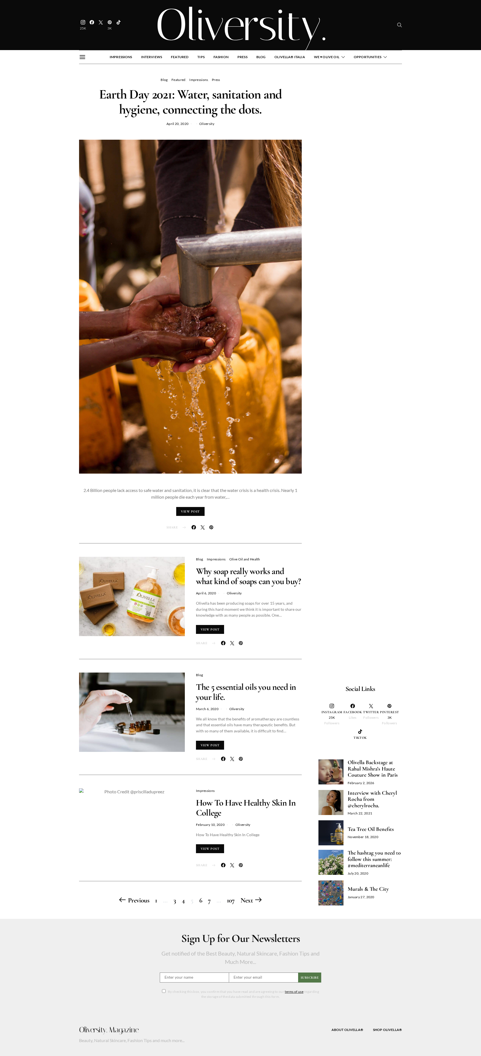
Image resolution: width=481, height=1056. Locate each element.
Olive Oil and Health (244, 559)
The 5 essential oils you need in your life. (246, 691)
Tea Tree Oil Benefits (371, 829)
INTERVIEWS (151, 57)
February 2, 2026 (361, 783)
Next (246, 900)
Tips (201, 57)
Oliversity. (240, 25)
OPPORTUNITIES (367, 57)
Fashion (221, 57)
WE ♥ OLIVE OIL (326, 57)
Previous (138, 900)
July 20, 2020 (358, 873)
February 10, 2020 (210, 825)
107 (230, 900)
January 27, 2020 (361, 897)
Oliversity (206, 124)
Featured (179, 57)
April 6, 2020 (206, 593)
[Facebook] (92, 25)
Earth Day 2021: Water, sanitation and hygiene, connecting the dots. (190, 101)
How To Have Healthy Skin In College (246, 807)
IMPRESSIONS (121, 57)
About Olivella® (347, 1030)
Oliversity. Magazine (109, 1030)
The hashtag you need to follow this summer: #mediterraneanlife (374, 859)
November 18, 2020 (363, 837)
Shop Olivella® (387, 1030)
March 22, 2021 (360, 813)
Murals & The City (368, 889)
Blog (261, 57)
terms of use (294, 991)
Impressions (198, 80)
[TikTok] (118, 25)
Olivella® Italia (289, 57)
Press (242, 57)
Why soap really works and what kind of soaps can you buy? (248, 576)
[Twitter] (101, 25)
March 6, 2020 (207, 709)
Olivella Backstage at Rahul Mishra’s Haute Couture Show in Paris (373, 768)
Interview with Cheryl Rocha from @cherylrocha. (372, 799)
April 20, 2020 (177, 124)
